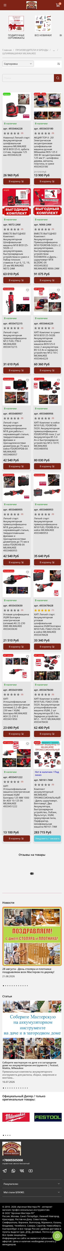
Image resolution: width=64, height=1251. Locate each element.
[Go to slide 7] (16, 985)
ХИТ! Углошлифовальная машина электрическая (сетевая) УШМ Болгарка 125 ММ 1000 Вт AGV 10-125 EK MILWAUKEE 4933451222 (16, 796)
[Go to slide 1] (3, 985)
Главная (7, 49)
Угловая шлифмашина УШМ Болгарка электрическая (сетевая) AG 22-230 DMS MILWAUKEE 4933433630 (16, 621)
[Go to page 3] (7, 1135)
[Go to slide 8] (18, 985)
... (54, 50)
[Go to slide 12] (27, 985)
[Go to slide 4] (9, 985)
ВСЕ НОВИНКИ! (43, 35)
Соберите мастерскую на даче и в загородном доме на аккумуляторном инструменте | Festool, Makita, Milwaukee (30, 1065)
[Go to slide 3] (7, 985)
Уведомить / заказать (47, 838)
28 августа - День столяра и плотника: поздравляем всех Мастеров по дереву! (28, 970)
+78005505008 (12, 1160)
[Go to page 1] (3, 1135)
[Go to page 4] (9, 1135)
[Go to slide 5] (12, 985)
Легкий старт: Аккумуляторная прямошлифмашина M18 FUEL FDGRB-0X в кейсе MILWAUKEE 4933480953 (46, 525)
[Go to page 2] (5, 1135)
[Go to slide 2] (5, 985)
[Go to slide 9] (20, 985)
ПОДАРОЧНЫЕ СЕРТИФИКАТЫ (16, 36)
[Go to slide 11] (25, 985)
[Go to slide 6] (14, 985)
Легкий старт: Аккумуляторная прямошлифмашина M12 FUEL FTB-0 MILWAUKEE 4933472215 (14, 339)
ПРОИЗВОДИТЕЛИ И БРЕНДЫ (31, 49)
